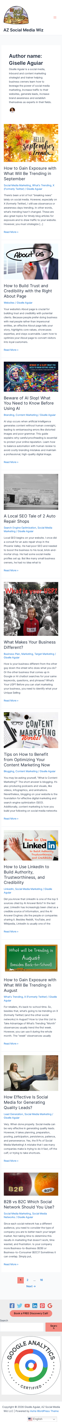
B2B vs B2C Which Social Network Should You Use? (29, 1204)
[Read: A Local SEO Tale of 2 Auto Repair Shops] (31, 491)
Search (4, 1320)
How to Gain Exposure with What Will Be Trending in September (30, 173)
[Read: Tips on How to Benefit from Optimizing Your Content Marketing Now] (31, 729)
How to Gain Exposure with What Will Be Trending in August (30, 985)
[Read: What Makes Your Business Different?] (31, 608)
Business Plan (12, 653)
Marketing (27, 653)
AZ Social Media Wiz (23, 30)
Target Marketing (44, 653)
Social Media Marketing (17, 185)
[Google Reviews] (50, 1305)
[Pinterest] (42, 1305)
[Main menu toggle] (55, 17)
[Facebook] (12, 1305)
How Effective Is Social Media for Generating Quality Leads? (26, 1102)
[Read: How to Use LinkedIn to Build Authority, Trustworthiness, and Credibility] (31, 845)
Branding (9, 414)
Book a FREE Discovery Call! (31, 1313)
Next (31, 1286)
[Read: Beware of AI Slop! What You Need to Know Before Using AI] (31, 376)
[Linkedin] (35, 1305)
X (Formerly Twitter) (35, 996)
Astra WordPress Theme (44, 1411)
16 (41, 1280)
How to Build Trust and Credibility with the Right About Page (28, 291)
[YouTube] (27, 1305)
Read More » (11, 232)
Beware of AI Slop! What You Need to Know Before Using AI (29, 403)
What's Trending (41, 185)
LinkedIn (9, 889)
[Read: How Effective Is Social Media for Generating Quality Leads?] (31, 1072)
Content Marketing (27, 414)
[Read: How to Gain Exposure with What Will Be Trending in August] (31, 958)
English (37, 1419)
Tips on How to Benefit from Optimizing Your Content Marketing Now (27, 759)
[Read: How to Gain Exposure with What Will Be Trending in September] (31, 142)
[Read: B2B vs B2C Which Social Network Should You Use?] (31, 1183)
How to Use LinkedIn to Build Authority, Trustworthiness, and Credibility (26, 874)
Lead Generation (13, 1114)
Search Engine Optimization (20, 527)
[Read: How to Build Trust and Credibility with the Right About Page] (31, 261)
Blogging (9, 771)
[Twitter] (19, 1305)
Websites (9, 302)
